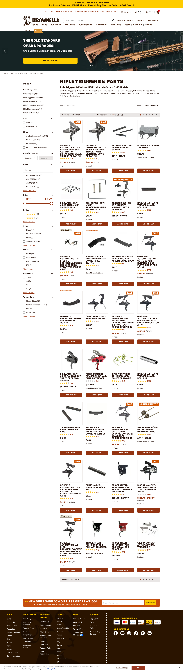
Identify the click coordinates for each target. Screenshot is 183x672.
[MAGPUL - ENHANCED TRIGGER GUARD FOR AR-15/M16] (71, 302)
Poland (59, 648)
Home (6, 73)
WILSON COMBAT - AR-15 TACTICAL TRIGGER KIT (146, 545)
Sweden (60, 655)
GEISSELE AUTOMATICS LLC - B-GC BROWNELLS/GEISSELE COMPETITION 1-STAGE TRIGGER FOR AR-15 (71, 549)
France (59, 635)
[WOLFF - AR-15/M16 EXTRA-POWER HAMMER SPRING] (148, 413)
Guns (9, 619)
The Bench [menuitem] (153, 20)
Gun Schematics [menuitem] (125, 20)
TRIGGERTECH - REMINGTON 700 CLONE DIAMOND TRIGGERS (120, 546)
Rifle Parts (23, 73)
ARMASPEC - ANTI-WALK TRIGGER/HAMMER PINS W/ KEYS (96, 206)
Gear (8, 639)
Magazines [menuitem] (69, 25)
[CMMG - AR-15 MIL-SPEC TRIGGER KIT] (97, 302)
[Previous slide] (5, 51)
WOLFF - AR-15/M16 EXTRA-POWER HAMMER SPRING (147, 429)
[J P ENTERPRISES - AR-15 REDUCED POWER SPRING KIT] (123, 360)
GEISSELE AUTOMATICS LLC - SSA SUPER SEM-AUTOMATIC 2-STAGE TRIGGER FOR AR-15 (70, 490)
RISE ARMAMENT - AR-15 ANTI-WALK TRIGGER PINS (69, 205)
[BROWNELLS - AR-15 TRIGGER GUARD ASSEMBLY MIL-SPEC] (123, 242)
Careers (26, 632)
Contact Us (44, 622)
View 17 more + (29, 245)
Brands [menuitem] (140, 20)
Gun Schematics (13, 656)
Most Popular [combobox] (150, 105)
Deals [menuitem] (38, 31)
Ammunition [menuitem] (101, 25)
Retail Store (28, 635)
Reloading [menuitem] (116, 25)
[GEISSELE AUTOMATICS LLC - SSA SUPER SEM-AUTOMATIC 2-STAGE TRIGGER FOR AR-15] (71, 471)
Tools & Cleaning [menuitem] (133, 25)
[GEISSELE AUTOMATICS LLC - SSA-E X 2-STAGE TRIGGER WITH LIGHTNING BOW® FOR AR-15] (97, 131)
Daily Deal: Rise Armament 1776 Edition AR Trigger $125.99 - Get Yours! (81, 11)
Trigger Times (28, 628)
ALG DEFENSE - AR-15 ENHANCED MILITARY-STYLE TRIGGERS (122, 206)
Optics (9, 636)
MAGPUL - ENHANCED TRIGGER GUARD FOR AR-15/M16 (71, 319)
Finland (60, 632)
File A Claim (44, 632)
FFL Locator (28, 638)
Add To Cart (71, 170)
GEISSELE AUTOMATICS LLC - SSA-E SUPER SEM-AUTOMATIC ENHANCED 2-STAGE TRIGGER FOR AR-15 (71, 150)
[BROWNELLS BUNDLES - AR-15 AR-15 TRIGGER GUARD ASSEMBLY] (97, 413)
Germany (60, 638)
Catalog (43, 641)
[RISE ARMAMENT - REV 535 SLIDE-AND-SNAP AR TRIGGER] (97, 360)
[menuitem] (27, 25)
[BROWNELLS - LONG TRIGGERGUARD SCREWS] (123, 131)
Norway (60, 645)
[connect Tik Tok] (136, 633)
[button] (149, 12)
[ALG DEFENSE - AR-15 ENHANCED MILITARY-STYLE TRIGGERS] (123, 189)
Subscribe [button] (150, 603)
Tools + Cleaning (13, 632)
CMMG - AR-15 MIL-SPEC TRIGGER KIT (96, 317)
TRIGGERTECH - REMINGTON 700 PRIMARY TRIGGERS (96, 545)
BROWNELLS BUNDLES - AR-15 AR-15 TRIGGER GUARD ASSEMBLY (95, 430)
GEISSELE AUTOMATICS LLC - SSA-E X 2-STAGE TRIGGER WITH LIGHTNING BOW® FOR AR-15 (96, 150)
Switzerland (61, 659)
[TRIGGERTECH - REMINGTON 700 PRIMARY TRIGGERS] (97, 529)
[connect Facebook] (116, 633)
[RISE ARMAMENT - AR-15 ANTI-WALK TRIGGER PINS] (71, 189)
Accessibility (78, 622)
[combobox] (30, 158)
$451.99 (48, 199)
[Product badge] (66, 230)
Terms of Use (78, 629)
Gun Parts (14, 73)
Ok (138, 668)
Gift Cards (44, 645)
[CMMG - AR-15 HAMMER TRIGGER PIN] (97, 471)
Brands (10, 642)
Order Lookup (45, 625)
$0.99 (28, 199)
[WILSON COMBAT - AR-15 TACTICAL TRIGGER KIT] (148, 529)
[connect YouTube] (122, 633)
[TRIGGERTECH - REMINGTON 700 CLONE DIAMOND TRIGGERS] (123, 529)
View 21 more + (29, 316)
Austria (59, 625)
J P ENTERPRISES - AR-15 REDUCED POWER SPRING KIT (122, 376)
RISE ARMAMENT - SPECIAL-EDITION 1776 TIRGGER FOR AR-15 (146, 488)
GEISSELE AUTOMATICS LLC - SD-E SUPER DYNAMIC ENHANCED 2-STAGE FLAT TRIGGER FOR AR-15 (123, 321)
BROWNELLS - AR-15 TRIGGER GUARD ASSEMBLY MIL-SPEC (123, 259)
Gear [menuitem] (27, 31)
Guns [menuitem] (35, 25)
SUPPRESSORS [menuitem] (85, 25)
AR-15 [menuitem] (44, 25)
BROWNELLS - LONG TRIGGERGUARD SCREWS (122, 147)
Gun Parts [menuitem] (56, 25)
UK (58, 662)
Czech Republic (63, 628)
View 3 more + (29, 222)
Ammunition (12, 626)
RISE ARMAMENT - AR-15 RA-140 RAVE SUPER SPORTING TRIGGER (70, 377)
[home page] (41, 20)
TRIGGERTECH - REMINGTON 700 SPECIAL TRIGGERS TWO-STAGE (122, 488)
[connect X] (143, 633)
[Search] (113, 20)
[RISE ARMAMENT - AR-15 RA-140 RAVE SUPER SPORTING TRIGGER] (71, 360)
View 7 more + (28, 269)
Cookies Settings (122, 668)
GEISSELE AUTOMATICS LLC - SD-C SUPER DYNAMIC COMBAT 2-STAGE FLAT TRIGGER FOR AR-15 (123, 432)
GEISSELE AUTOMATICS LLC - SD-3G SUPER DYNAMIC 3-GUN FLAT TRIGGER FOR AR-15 (147, 262)
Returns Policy (46, 648)
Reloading (11, 629)
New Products (12, 653)
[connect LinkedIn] (149, 633)
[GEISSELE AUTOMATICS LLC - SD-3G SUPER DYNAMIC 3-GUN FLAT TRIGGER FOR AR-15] (148, 242)
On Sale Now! (50, 60)
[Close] (179, 667)
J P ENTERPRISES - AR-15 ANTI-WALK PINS (70, 429)
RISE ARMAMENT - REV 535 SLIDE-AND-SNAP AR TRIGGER (97, 376)
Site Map (76, 626)
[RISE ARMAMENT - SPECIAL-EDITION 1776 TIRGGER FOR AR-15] (148, 471)
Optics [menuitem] (148, 25)
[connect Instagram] (129, 633)
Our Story (27, 619)
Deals (9, 646)
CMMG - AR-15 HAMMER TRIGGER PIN (95, 487)
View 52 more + (29, 191)
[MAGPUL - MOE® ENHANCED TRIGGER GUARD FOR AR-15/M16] (97, 242)
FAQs (92, 622)
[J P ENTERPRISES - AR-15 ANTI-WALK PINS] (71, 413)
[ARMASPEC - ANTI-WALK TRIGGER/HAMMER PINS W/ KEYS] (97, 189)
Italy (58, 642)
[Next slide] (178, 51)
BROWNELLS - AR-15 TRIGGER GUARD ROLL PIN (148, 205)
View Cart (44, 629)
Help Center (94, 619)
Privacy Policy (78, 619)
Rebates (10, 649)
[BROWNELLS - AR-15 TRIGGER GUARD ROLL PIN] (148, 189)
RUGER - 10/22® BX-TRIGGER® (148, 146)
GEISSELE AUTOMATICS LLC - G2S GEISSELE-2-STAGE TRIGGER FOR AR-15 (148, 320)
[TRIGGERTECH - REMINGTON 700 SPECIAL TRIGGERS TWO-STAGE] (123, 471)
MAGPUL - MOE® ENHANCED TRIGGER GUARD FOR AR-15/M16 (96, 260)
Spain (59, 652)
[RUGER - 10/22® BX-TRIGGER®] (148, 131)
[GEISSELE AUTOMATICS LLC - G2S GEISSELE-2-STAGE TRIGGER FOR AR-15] (148, 302)
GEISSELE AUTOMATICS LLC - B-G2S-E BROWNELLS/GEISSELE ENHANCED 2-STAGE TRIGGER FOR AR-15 (71, 263)
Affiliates (27, 642)
